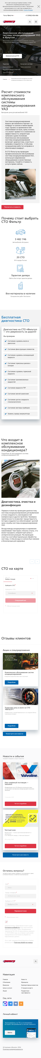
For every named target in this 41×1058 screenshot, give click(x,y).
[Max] (5, 1004)
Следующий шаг (20, 600)
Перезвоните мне (20, 911)
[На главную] (9, 22)
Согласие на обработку (12, 927)
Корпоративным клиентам (29, 985)
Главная (5, 79)
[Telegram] (10, 1004)
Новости (24, 979)
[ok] (21, 1004)
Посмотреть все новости (14, 734)
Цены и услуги (7, 988)
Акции (5, 991)
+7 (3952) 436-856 (31, 15)
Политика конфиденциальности (13, 1049)
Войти (10, 1032)
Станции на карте (27, 988)
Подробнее (11, 682)
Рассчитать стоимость (12, 207)
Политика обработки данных (23, 942)
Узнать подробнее (8, 67)
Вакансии (6, 985)
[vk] (16, 1004)
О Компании (6, 982)
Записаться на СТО (12, 56)
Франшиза (24, 982)
